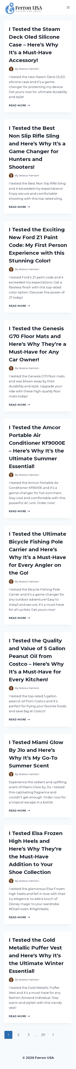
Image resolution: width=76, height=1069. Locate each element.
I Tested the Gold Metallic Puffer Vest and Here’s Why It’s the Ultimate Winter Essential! (36, 955)
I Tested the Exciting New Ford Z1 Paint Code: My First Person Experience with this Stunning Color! (38, 245)
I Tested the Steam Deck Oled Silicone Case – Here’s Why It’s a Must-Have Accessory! (34, 44)
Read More (19, 105)
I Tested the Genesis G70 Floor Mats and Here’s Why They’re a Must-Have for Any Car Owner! (37, 344)
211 (43, 1035)
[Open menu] (68, 7)
